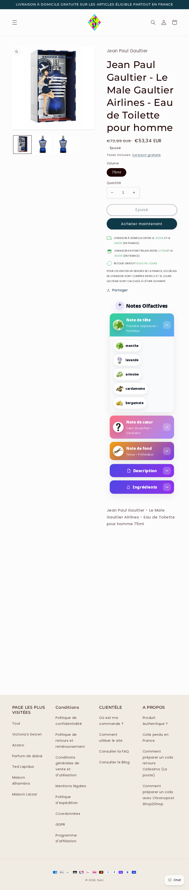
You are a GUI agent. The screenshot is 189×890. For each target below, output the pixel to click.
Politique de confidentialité (69, 720)
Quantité (114, 183)
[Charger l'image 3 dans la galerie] (63, 145)
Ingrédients (145, 487)
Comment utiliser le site (111, 737)
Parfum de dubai (27, 756)
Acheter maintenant (141, 223)
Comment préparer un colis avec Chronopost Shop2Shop (158, 795)
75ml (116, 172)
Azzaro (18, 745)
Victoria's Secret (27, 734)
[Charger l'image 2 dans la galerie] (43, 145)
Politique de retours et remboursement (70, 740)
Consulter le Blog (114, 762)
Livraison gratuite (146, 155)
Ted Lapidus (23, 766)
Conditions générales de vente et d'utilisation (67, 766)
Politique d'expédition (67, 800)
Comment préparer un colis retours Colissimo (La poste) (158, 763)
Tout (16, 723)
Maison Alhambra (21, 780)
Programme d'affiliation (66, 838)
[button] (14, 22)
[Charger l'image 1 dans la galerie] (22, 145)
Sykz (100, 880)
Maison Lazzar (24, 794)
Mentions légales (71, 786)
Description (145, 470)
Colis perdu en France (156, 737)
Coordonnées (68, 813)
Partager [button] (120, 290)
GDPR (60, 824)
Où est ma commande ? (111, 720)
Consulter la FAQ (114, 751)
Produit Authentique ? (155, 720)
